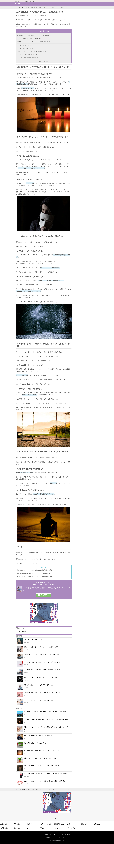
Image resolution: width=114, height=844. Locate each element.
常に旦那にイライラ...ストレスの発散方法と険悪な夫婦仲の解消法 (34, 570)
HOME (15, 7)
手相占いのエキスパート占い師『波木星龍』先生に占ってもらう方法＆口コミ (46, 728)
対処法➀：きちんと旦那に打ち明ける (27, 54)
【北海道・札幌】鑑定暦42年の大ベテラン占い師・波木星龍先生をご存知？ (46, 719)
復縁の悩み (30, 824)
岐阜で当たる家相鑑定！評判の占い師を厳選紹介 (38, 735)
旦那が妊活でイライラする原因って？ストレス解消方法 (40, 677)
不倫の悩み (17, 824)
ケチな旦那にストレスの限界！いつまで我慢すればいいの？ (42, 670)
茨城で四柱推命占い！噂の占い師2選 (35, 743)
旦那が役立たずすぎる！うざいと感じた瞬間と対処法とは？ (42, 692)
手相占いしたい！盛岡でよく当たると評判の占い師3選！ (41, 758)
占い (28, 828)
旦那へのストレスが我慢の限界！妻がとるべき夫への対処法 (42, 662)
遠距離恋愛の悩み (59, 824)
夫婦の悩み (27, 7)
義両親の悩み (4, 828)
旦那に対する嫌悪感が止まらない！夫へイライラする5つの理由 (34, 573)
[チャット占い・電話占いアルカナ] (44, 623)
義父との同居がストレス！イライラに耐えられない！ (40, 685)
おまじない (57, 828)
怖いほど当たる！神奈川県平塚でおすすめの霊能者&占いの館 (42, 750)
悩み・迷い (21, 7)
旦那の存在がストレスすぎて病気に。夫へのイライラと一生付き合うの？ (35, 35)
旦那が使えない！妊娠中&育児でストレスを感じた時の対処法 (42, 654)
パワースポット (72, 828)
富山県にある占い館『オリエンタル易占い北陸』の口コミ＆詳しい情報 (45, 712)
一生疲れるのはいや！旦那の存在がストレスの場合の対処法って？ (33, 51)
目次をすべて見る (43, 61)
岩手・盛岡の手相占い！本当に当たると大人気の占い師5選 (41, 766)
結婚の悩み (3, 824)
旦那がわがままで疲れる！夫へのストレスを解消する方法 (41, 647)
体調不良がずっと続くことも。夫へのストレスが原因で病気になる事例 (34, 42)
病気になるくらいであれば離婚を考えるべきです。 (30, 39)
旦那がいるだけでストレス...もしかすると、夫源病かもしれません (34, 576)
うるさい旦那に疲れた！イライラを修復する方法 (38, 700)
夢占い (42, 828)
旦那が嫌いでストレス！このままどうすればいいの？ (40, 639)
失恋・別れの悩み (45, 824)
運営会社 (67, 834)
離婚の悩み (84, 824)
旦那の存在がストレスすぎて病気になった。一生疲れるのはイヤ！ (54, 7)
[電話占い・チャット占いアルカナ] (57, 813)
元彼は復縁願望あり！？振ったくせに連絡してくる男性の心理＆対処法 (45, 773)
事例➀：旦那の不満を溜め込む (25, 45)
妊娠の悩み (97, 824)
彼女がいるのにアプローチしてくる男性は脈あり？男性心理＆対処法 (44, 781)
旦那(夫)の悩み (34, 7)
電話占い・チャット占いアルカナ (53, 834)
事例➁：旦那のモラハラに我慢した (27, 48)
